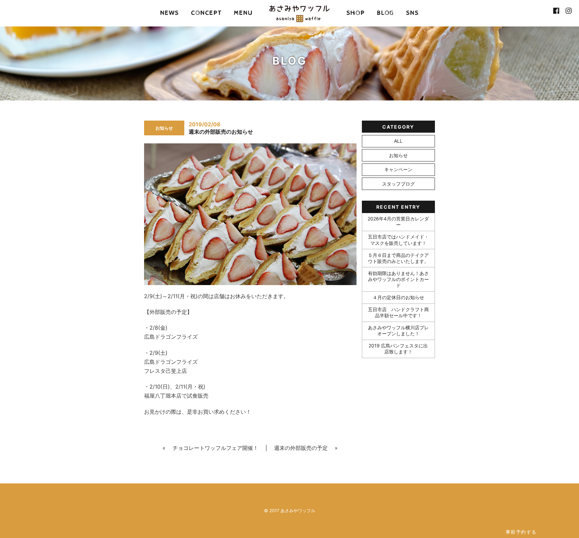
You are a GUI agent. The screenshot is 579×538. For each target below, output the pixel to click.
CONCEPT (206, 12)
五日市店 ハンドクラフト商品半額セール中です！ (398, 312)
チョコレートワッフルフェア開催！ (215, 448)
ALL (398, 141)
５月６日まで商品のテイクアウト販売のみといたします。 (398, 258)
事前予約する (521, 532)
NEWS (169, 12)
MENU (243, 12)
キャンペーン (398, 169)
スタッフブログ (398, 184)
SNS (412, 12)
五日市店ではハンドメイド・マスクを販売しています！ (398, 240)
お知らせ (398, 155)
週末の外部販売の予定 (301, 448)
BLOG (385, 12)
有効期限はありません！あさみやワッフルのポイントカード (398, 279)
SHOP (355, 12)
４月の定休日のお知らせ (398, 297)
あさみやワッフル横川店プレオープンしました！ (398, 330)
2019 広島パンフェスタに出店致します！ (398, 348)
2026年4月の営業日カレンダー (398, 221)
